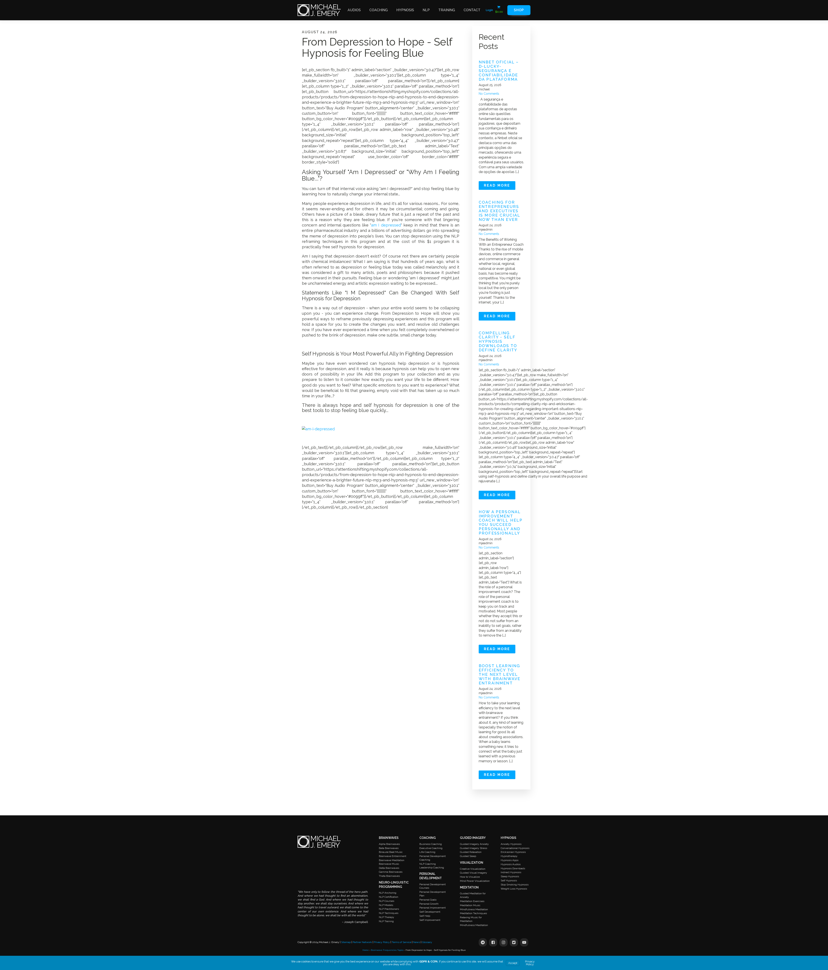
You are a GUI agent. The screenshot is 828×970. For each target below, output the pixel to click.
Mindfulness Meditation (474, 909)
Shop (519, 10)
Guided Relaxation (470, 852)
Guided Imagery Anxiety (474, 844)
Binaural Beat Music (391, 852)
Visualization (471, 862)
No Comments (489, 93)
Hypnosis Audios (511, 864)
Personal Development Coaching (432, 858)
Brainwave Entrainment (392, 856)
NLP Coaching (427, 863)
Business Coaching (430, 844)
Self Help (424, 915)
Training (446, 10)
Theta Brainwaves (389, 875)
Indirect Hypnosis (511, 872)
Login (489, 10)
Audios (354, 10)
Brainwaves (388, 838)
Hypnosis (405, 10)
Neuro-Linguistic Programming (394, 884)
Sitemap (346, 942)
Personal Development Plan (432, 893)
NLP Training (386, 921)
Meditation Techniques (473, 913)
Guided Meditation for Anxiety (473, 895)
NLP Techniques (388, 913)
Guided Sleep (468, 856)
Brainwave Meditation (391, 860)
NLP (426, 10)
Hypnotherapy (509, 856)
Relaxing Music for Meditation (471, 919)
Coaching (378, 10)
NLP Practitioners (389, 908)
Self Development (429, 911)
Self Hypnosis (509, 880)
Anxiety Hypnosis (511, 844)
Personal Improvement (432, 907)
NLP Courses (386, 900)
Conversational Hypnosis (515, 848)
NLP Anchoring (387, 892)
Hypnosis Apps (509, 860)
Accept (512, 963)
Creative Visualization (472, 868)
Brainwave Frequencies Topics (387, 950)
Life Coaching (427, 852)
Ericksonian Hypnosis (513, 852)
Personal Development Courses (432, 886)
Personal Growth (429, 903)
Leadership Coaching (431, 867)
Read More (497, 185)
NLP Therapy (386, 917)
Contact (472, 10)
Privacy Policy (382, 942)
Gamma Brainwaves (390, 871)
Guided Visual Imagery (473, 872)
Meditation (469, 887)
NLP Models (386, 905)
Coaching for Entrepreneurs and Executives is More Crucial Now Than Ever (499, 211)
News (416, 942)
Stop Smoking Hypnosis (514, 884)
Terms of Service (401, 942)
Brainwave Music (389, 863)
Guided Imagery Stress (473, 848)
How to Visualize (470, 876)
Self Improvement (429, 919)
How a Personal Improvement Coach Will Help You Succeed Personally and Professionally (500, 522)
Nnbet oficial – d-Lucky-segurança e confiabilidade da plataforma (499, 70)
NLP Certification (388, 896)
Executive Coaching (430, 848)
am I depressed (386, 225)
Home (365, 950)
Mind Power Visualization (475, 880)
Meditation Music (470, 905)
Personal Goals (427, 899)
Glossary (427, 942)
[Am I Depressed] (318, 429)
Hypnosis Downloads (513, 868)
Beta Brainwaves (388, 848)
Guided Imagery (473, 838)
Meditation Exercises (472, 901)
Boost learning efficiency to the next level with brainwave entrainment (499, 674)
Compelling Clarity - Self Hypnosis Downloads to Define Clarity (498, 341)
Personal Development (430, 876)
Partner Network (362, 942)
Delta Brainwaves (389, 867)
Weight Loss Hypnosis (514, 888)
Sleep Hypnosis (510, 876)
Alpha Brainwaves (389, 844)
